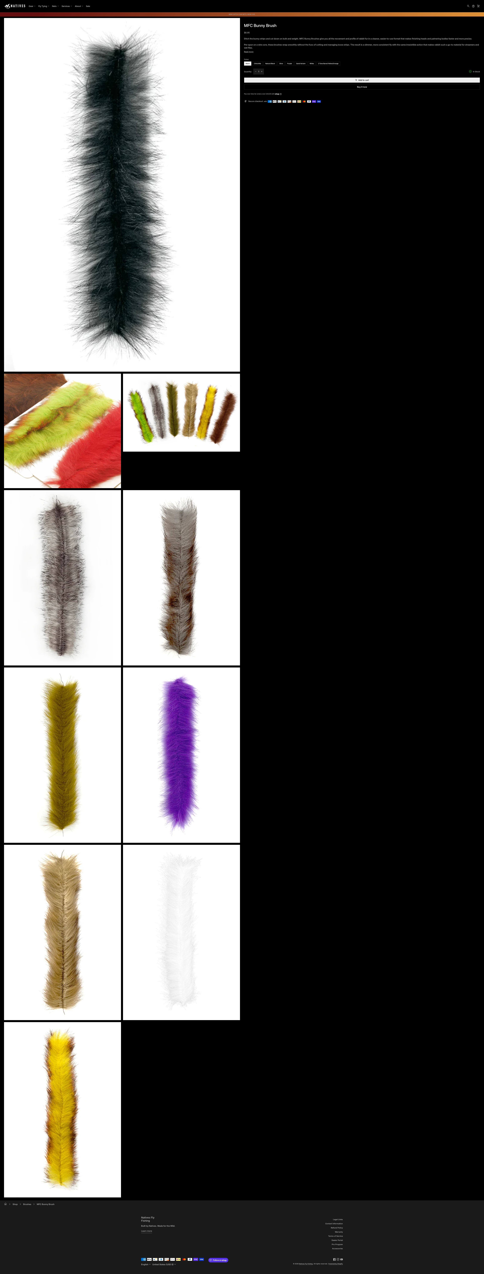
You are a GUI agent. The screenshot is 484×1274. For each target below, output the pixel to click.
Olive (281, 63)
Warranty (339, 1232)
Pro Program (337, 1244)
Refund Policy (337, 1228)
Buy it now (362, 87)
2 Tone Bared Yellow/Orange (328, 63)
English (146, 1264)
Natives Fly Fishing (147, 1219)
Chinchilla (257, 63)
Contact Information (334, 1223)
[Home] (15, 6)
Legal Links (338, 1219)
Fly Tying (44, 6)
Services (67, 6)
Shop (15, 1204)
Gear (32, 6)
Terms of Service (335, 1236)
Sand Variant (300, 63)
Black (248, 63)
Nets (55, 6)
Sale (88, 6)
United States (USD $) (164, 1264)
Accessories (337, 1248)
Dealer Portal (337, 1240)
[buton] (146, 1264)
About (79, 6)
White (312, 63)
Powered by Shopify (335, 1264)
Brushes (27, 1204)
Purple (289, 63)
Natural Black (270, 63)
